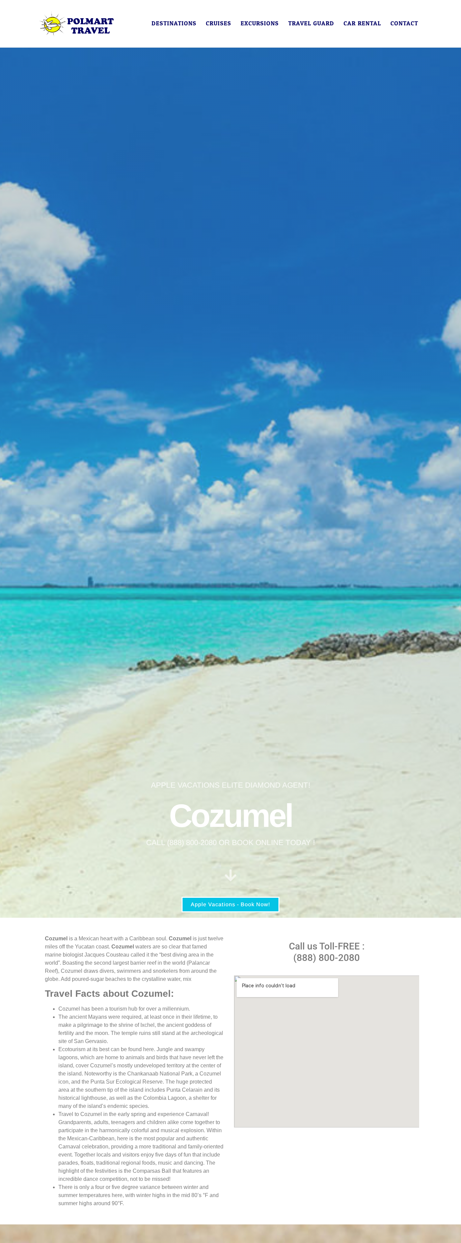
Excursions (260, 23)
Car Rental (362, 23)
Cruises (218, 23)
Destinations (174, 23)
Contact (404, 23)
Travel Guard (311, 23)
